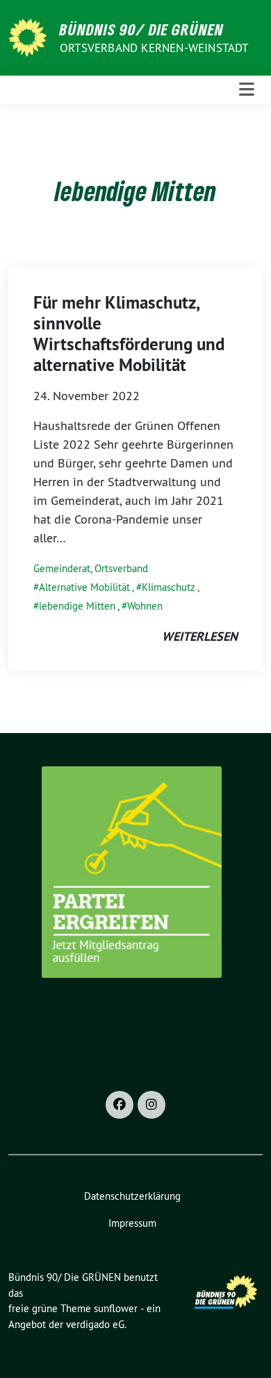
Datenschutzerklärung (132, 1196)
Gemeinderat (61, 568)
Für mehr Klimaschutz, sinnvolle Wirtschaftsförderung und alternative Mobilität (128, 333)
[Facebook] (119, 1105)
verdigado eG (95, 1324)
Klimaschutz (168, 587)
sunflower (116, 1308)
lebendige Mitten (77, 605)
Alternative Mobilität (84, 587)
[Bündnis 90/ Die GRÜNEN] (29, 36)
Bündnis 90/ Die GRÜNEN (142, 29)
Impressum (132, 1223)
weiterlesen (200, 636)
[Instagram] (151, 1105)
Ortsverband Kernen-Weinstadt (154, 47)
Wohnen (145, 605)
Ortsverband (121, 568)
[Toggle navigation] (247, 89)
